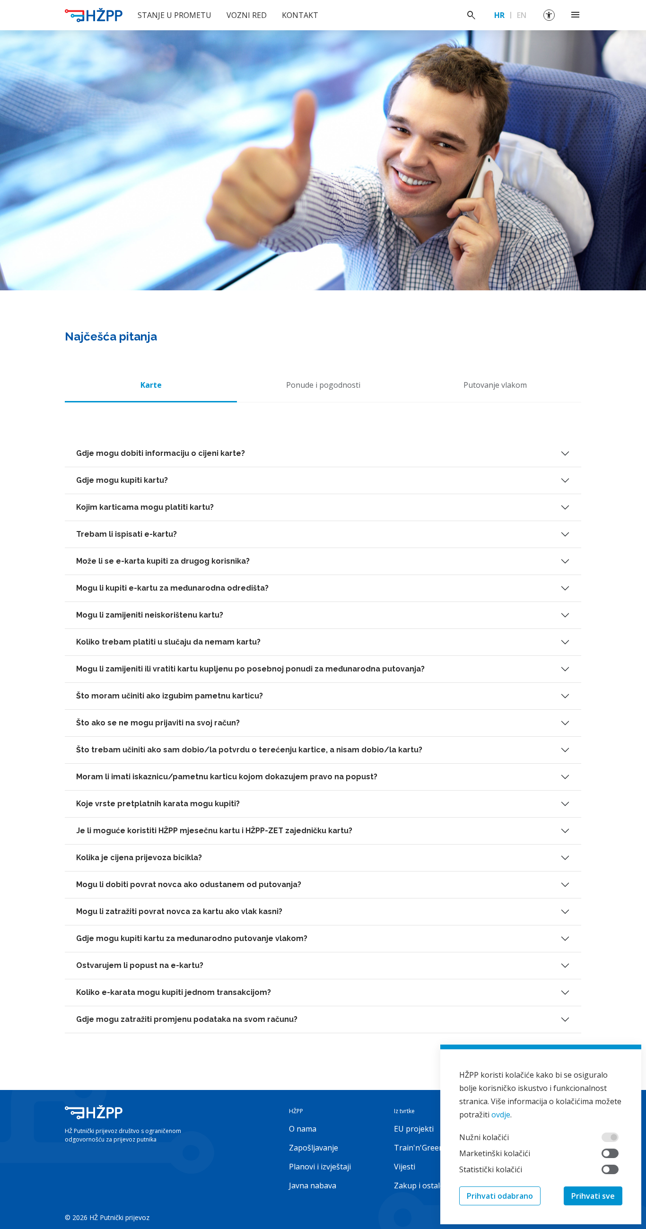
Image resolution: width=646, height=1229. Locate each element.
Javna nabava (312, 1185)
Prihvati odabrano (500, 1196)
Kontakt (300, 15)
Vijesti (404, 1166)
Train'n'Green (419, 1147)
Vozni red (247, 15)
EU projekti (414, 1129)
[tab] (151, 385)
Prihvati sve (593, 1196)
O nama (302, 1129)
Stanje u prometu (174, 15)
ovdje (500, 1114)
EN (521, 15)
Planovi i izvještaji (320, 1166)
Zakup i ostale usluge (432, 1185)
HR (499, 15)
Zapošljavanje (313, 1147)
